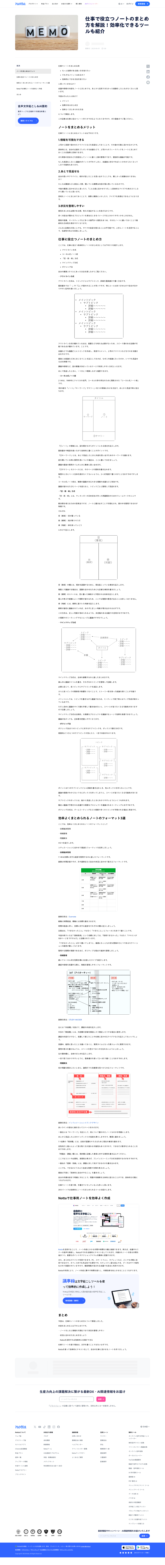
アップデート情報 (21, 1461)
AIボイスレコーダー (91, 4)
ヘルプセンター (77, 1444)
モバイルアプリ (20, 1444)
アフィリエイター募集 (79, 1449)
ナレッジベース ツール (136, 1489)
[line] (148, 82)
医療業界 (103, 1461)
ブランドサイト (20, 1474)
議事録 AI (132, 1477)
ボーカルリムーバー (135, 1455)
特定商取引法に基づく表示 (53, 1466)
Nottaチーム (48, 1449)
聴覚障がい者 (105, 1449)
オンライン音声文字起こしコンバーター (139, 1437)
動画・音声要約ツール (136, 1468)
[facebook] (148, 77)
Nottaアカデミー (21, 1470)
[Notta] (20, 3)
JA (121, 4)
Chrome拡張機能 (21, 1449)
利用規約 (17, 1549)
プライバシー (55, 1406)
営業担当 (103, 1440)
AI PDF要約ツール (135, 1472)
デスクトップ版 (20, 1440)
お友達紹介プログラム (51, 1453)
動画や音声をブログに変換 (138, 1464)
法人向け (55, 4)
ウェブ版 (18, 1436)
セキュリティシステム (66, 1549)
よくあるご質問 (77, 1457)
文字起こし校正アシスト (137, 1506)
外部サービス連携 (21, 1466)
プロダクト (32, 4)
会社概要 (47, 1440)
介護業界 (103, 1457)
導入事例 (79, 4)
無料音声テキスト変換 (136, 1443)
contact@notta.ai (85, 1546)
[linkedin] (148, 71)
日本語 (145, 1427)
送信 (100, 1399)
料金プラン (45, 4)
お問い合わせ (76, 1436)
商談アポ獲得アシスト (136, 1515)
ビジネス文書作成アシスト (138, 1519)
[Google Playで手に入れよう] (143, 1547)
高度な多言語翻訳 (135, 1502)
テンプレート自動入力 (136, 1523)
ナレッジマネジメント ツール (139, 1485)
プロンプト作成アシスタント (139, 1511)
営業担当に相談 (77, 1440)
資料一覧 (18, 1457)
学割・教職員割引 (50, 1457)
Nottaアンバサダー (78, 1453)
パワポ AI (132, 1498)
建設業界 (103, 1453)
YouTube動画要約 (135, 1460)
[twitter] (148, 66)
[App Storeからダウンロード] (128, 1547)
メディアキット (49, 1461)
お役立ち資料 (65, 4)
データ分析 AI (133, 1494)
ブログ (46, 1436)
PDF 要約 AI (133, 1481)
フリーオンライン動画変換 (138, 1447)
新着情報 (47, 1444)
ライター (103, 1436)
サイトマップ (35, 1549)
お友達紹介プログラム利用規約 (49, 1549)
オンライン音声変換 (136, 1451)
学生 (101, 1444)
